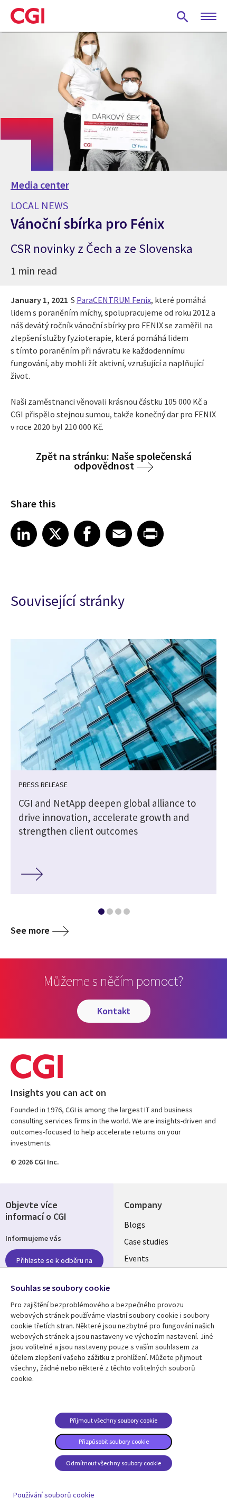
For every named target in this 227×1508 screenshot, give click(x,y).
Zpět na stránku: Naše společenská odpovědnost (114, 460)
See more (30, 930)
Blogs (134, 1224)
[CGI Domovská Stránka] (27, 16)
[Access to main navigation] (208, 17)
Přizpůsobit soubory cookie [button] (114, 1441)
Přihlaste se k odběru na (54, 1260)
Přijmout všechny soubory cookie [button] (113, 1420)
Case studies (146, 1241)
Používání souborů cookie (53, 1495)
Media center (40, 185)
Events (136, 1258)
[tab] (100, 913)
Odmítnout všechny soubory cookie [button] (113, 1463)
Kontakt (113, 1011)
